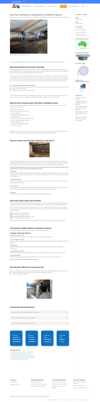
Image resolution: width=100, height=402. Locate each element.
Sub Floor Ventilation (52, 6)
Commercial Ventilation (40, 6)
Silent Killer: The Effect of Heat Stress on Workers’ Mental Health (81, 119)
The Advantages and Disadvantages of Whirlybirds (22, 355)
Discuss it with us (14, 259)
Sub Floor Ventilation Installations (81, 387)
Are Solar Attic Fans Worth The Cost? (19, 359)
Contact (83, 6)
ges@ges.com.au (79, 23)
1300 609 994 (17, 2)
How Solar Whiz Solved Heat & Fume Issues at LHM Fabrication (81, 108)
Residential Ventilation (26, 6)
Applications (27, 17)
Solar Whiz (13, 17)
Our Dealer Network (51, 399)
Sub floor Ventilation (42, 17)
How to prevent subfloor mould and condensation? (22, 352)
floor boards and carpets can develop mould (49, 77)
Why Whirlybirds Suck (36, 382)
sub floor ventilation (35, 161)
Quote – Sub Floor (84, 399)
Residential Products (47, 340)
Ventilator (66, 17)
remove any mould (46, 164)
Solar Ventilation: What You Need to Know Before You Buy (81, 113)
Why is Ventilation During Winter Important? (21, 353)
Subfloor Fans (62, 340)
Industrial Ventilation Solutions (59, 382)
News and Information (73, 6)
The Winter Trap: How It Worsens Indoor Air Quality (22, 357)
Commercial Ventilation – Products (60, 384)
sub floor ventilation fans (33, 62)
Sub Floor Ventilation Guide (79, 385)
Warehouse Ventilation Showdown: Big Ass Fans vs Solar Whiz (81, 103)
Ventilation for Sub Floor (58, 17)
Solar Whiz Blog (33, 17)
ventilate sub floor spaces (33, 167)
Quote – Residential (62, 399)
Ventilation (49, 17)
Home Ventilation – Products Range (39, 384)
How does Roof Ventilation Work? (38, 386)
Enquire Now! (64, 6)
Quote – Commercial (73, 399)
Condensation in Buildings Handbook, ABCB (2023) (23, 90)
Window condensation (16, 113)
